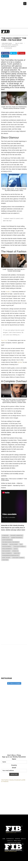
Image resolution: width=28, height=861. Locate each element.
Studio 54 (15, 551)
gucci (15, 548)
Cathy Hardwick (7, 539)
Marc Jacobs (6, 557)
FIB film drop (6, 551)
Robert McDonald (16, 537)
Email (14, 767)
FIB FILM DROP (6, 45)
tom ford (5, 559)
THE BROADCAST (10, 838)
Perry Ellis (5, 537)
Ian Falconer (13, 544)
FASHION (15, 45)
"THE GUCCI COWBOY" (19, 546)
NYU (21, 544)
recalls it (8, 291)
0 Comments (8, 48)
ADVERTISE (17, 838)
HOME (3, 838)
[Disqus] (14, 583)
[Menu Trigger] (24, 3)
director (16, 553)
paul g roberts (6, 553)
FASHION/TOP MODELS (8, 46)
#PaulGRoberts (6, 548)
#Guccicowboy (6, 546)
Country (14, 765)
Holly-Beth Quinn (7, 43)
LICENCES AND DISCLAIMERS (14, 842)
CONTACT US (10, 840)
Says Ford (4, 340)
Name (14, 759)
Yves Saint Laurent (18, 557)
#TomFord (5, 535)
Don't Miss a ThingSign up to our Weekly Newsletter (14, 756)
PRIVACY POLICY (17, 840)
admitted (19, 362)
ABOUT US (23, 838)
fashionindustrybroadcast (10, 555)
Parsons (4, 544)
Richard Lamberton (16, 535)
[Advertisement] (14, 14)
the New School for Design (10, 542)
